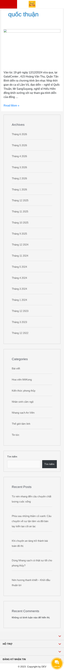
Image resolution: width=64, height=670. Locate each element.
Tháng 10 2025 (20, 222)
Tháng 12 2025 (20, 200)
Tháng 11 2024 (20, 255)
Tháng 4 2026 (19, 156)
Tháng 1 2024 (19, 299)
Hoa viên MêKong (22, 379)
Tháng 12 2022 (20, 333)
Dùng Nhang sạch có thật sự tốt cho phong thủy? (32, 563)
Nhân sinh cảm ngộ (22, 401)
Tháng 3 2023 (19, 322)
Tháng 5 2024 (19, 266)
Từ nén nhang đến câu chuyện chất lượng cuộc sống (31, 499)
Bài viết (16, 368)
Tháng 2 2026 (19, 178)
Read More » (11, 105)
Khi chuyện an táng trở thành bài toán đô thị (30, 543)
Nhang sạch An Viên (23, 412)
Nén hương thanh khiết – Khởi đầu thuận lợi (31, 583)
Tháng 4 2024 (19, 277)
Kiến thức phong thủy (23, 390)
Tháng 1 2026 (19, 189)
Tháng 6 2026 (19, 134)
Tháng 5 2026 (19, 145)
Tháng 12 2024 (20, 244)
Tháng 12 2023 (20, 310)
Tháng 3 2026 (19, 167)
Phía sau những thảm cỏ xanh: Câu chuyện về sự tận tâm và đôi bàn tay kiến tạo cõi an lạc (31, 521)
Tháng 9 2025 (19, 233)
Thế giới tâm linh (21, 423)
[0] (13, 4)
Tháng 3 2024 (19, 288)
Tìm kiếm (12, 456)
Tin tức (15, 434)
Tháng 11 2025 (20, 211)
